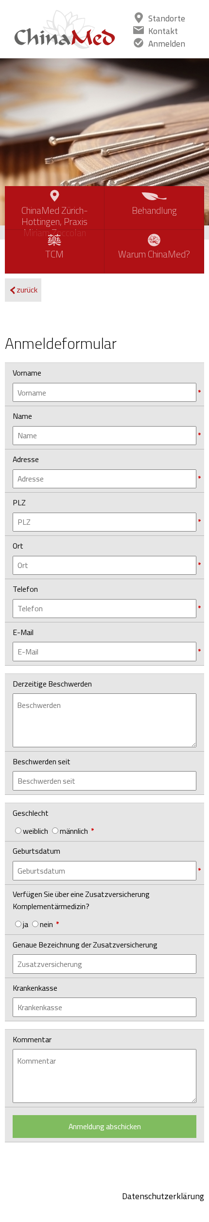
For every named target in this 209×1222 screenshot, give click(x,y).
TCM (54, 254)
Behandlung (154, 210)
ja (25, 924)
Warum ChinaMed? (154, 254)
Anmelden (166, 43)
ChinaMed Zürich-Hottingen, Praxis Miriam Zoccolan (54, 216)
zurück (27, 289)
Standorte (166, 18)
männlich (74, 831)
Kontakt (163, 31)
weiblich (35, 831)
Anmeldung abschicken (105, 1126)
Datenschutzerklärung (163, 1196)
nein (46, 924)
